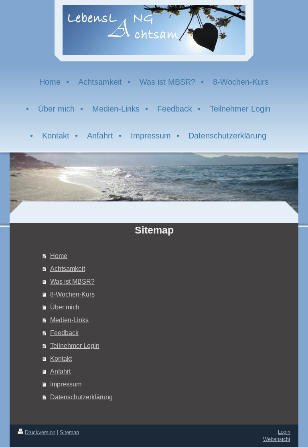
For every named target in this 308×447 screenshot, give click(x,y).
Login (284, 432)
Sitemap (69, 432)
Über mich (64, 307)
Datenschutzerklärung (81, 397)
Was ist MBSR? (72, 281)
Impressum (65, 384)
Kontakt (61, 358)
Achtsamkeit (67, 268)
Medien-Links (69, 320)
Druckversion (40, 432)
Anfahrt (60, 371)
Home (58, 255)
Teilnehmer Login (74, 345)
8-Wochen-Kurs (72, 294)
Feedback (64, 332)
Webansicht (276, 439)
